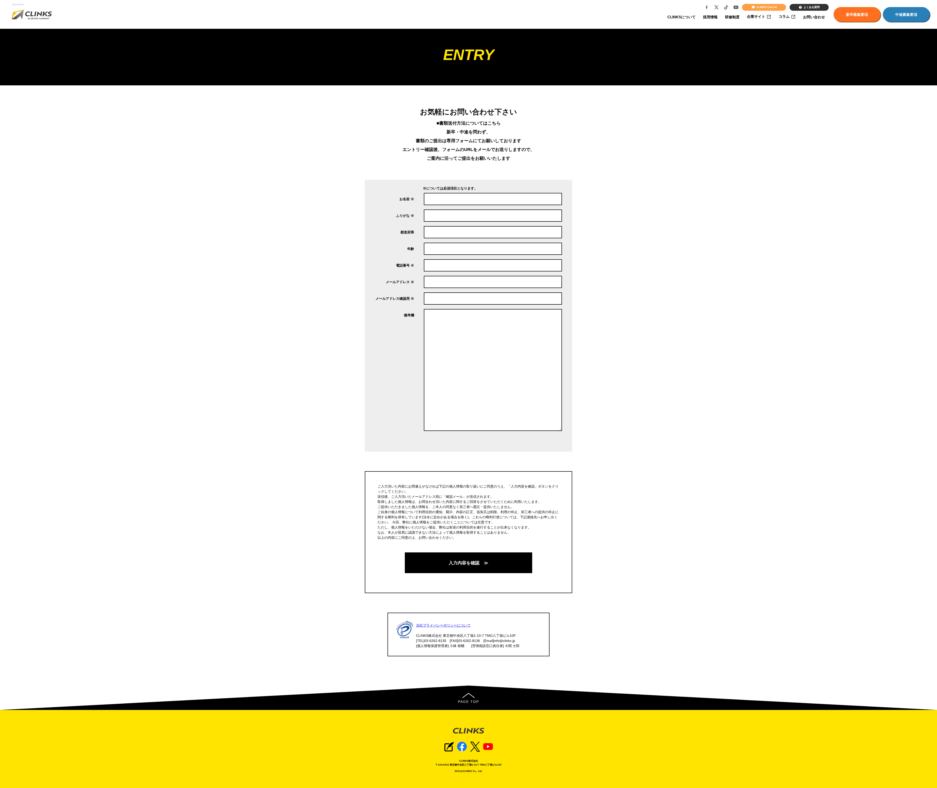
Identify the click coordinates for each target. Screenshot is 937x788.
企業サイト (756, 16)
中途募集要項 (906, 14)
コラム (784, 16)
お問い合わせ (814, 17)
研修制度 (732, 17)
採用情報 (710, 17)
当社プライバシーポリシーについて (443, 625)
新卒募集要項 (857, 14)
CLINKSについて (681, 17)
